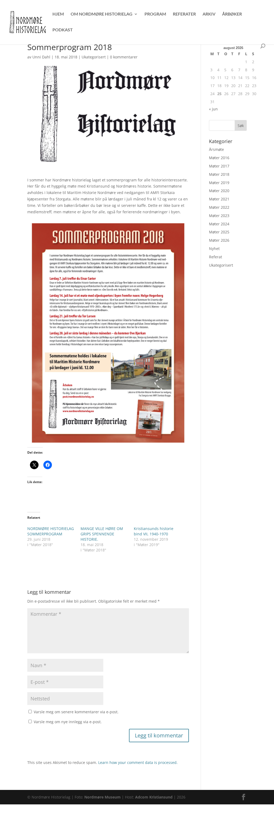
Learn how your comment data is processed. (138, 762)
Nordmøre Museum (102, 797)
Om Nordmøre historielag (101, 14)
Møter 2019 (219, 182)
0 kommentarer (124, 56)
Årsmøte (216, 149)
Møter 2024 (219, 223)
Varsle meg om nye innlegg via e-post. (68, 721)
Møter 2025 (219, 231)
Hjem (58, 14)
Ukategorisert (94, 56)
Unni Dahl (41, 56)
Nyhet (214, 248)
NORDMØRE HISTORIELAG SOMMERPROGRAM (50, 531)
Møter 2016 (219, 157)
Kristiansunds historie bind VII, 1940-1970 (153, 531)
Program (155, 14)
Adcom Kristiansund (154, 797)
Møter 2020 (219, 190)
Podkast (62, 30)
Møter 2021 (219, 198)
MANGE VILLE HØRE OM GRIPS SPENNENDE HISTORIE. (102, 534)
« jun (213, 108)
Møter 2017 (219, 166)
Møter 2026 (219, 240)
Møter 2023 (219, 215)
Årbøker (232, 14)
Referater (184, 14)
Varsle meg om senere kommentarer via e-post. (76, 711)
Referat (215, 256)
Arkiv (209, 14)
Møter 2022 (219, 207)
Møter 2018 (219, 174)
